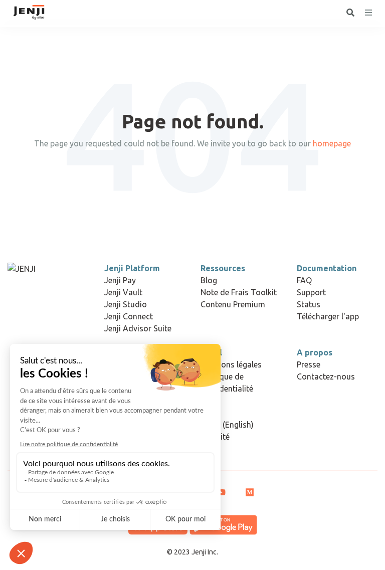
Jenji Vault (123, 292)
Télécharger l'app (328, 316)
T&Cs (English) (227, 424)
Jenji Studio (125, 304)
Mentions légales (231, 364)
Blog (209, 280)
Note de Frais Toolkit (239, 292)
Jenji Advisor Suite (137, 328)
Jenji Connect (128, 316)
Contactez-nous (326, 376)
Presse (308, 364)
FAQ (304, 280)
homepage (332, 143)
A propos (314, 352)
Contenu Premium (233, 304)
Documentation (326, 268)
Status (308, 304)
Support (311, 292)
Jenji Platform (132, 268)
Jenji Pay (120, 280)
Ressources (223, 268)
